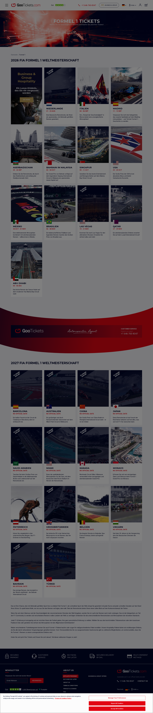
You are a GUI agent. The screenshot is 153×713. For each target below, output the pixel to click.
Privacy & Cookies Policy (63, 698)
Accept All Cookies (117, 708)
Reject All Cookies (117, 703)
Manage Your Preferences (117, 698)
